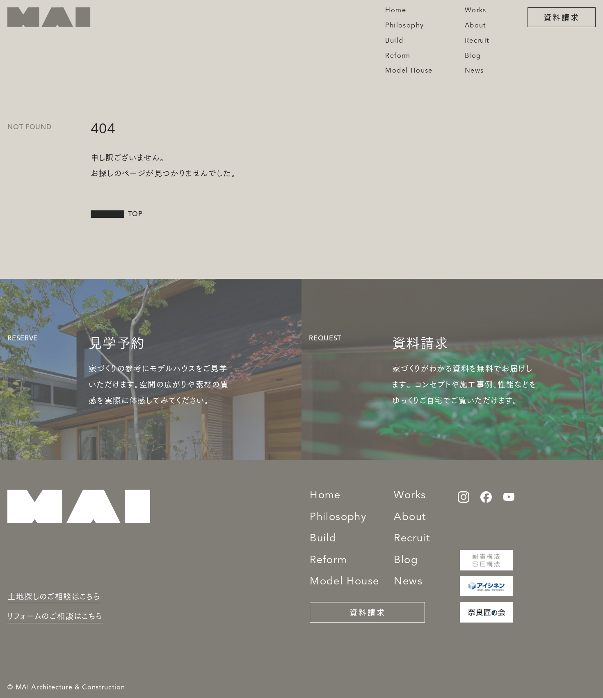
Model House (344, 582)
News (408, 582)
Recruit (412, 539)
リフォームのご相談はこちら (55, 616)
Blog (406, 560)
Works (410, 495)
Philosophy (338, 517)
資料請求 (562, 17)
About (410, 517)
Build (323, 539)
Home (325, 495)
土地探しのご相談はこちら (53, 596)
